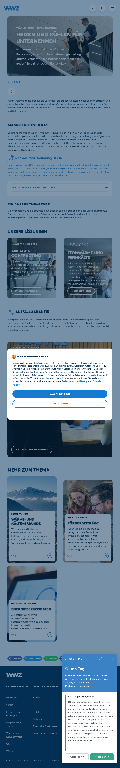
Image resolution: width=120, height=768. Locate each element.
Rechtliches (39, 761)
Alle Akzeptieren (60, 394)
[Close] (111, 658)
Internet (37, 697)
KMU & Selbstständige (45, 733)
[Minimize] (106, 658)
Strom (9, 705)
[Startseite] (14, 676)
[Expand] (100, 658)
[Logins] (92, 8)
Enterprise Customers (44, 726)
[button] (11, 91)
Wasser (10, 751)
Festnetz (37, 719)
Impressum (23, 761)
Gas (8, 744)
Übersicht (11, 697)
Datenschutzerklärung (75, 381)
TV (34, 705)
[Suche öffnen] (102, 8)
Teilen (16, 658)
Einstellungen (60, 404)
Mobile (36, 712)
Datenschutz (56, 761)
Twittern (34, 658)
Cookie (9, 761)
